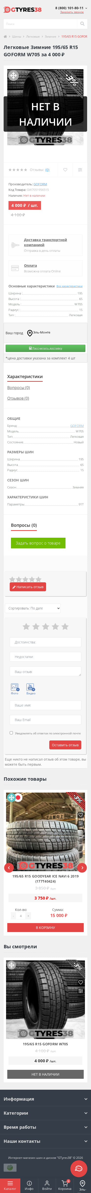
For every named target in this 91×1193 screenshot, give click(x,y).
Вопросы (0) (18, 387)
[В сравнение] (80, 823)
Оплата (30, 265)
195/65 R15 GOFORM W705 (45, 1044)
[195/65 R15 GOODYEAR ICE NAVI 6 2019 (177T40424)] (45, 832)
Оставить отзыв (65, 745)
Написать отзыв (29, 586)
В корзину (45, 927)
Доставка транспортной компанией (45, 242)
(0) (47, 169)
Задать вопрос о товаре (38, 543)
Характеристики (25, 376)
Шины (16, 36)
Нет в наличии (45, 1074)
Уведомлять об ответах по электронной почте (48, 733)
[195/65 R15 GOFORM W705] (45, 999)
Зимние (50, 36)
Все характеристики (70, 286)
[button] (71, 8)
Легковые (33, 36)
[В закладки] (80, 815)
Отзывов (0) (18, 398)
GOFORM (40, 184)
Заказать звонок (72, 12)
